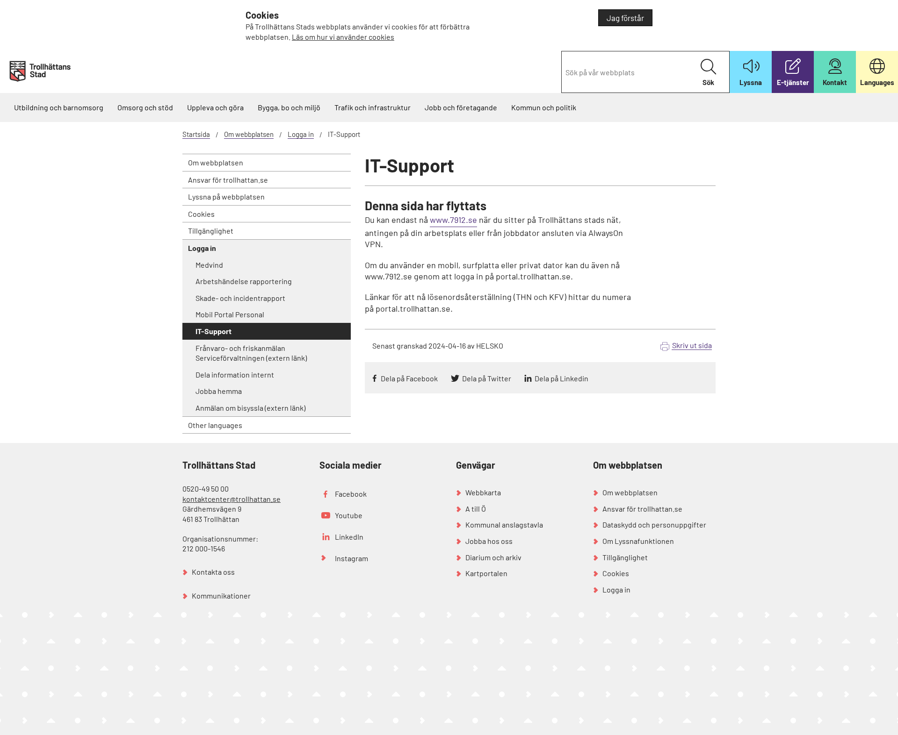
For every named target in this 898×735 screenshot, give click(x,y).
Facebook (351, 493)
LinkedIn (349, 536)
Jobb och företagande (461, 107)
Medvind (209, 264)
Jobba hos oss (489, 540)
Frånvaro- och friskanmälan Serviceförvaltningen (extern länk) (251, 353)
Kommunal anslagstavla (504, 524)
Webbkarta (483, 492)
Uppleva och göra (215, 107)
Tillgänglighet (210, 230)
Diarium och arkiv (493, 557)
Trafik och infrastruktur (372, 107)
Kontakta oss (213, 571)
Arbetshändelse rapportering (244, 281)
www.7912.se (453, 219)
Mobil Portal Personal (230, 314)
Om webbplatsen (249, 134)
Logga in (301, 134)
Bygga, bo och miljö (289, 107)
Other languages (215, 425)
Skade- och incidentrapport (240, 297)
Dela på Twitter (486, 378)
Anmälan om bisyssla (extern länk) (250, 407)
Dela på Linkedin (561, 378)
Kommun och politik (543, 107)
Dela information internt (235, 374)
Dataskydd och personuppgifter (654, 524)
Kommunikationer (221, 595)
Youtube (348, 515)
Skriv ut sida (692, 345)
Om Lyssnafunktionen (638, 540)
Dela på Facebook (409, 378)
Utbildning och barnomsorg (58, 107)
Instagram (351, 558)
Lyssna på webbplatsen (226, 196)
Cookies (201, 213)
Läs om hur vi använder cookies (343, 36)
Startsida (196, 134)
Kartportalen (486, 573)
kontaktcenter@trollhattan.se (231, 498)
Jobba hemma (219, 390)
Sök (708, 82)
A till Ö (475, 508)
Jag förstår (625, 17)
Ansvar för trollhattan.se (228, 179)
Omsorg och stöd (145, 107)
